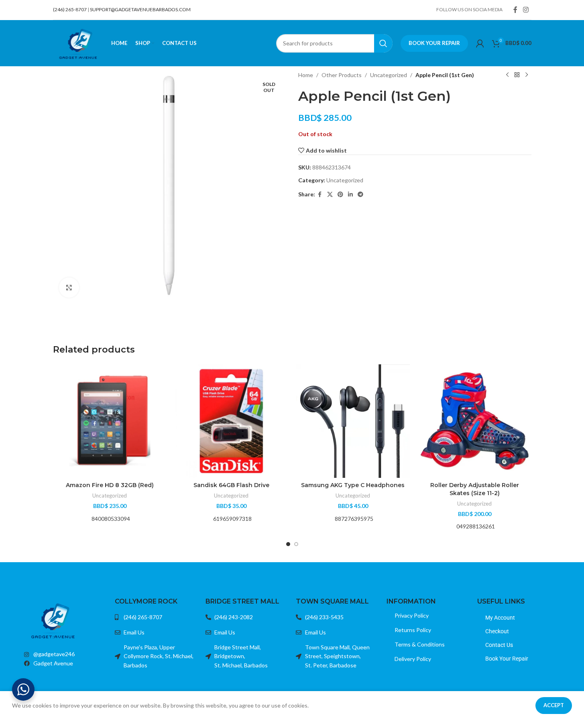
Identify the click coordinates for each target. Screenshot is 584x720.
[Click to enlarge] (69, 287)
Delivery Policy (413, 658)
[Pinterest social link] (340, 194)
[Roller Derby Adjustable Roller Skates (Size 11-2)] (474, 421)
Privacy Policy (412, 615)
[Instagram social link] (525, 10)
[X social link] (330, 194)
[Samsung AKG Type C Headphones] (353, 421)
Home (305, 74)
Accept (553, 705)
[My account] (480, 43)
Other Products (342, 74)
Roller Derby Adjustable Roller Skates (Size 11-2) (474, 489)
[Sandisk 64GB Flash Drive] (231, 421)
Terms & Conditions (420, 644)
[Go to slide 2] (296, 544)
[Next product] (526, 75)
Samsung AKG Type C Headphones (353, 485)
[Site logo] (78, 42)
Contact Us (499, 645)
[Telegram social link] (360, 194)
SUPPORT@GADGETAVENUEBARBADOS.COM (140, 9)
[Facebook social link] (515, 10)
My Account (500, 617)
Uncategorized (388, 74)
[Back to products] (517, 75)
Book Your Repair (434, 43)
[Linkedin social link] (350, 194)
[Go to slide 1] (288, 544)
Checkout (497, 631)
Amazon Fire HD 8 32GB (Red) (110, 485)
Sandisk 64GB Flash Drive (231, 485)
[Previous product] (507, 75)
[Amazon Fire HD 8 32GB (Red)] (110, 421)
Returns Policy (413, 629)
